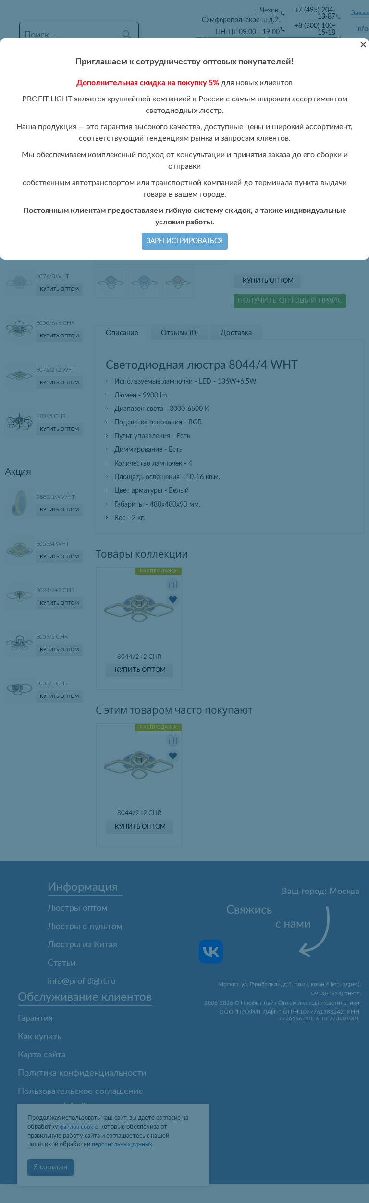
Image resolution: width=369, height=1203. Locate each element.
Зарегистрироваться (185, 241)
